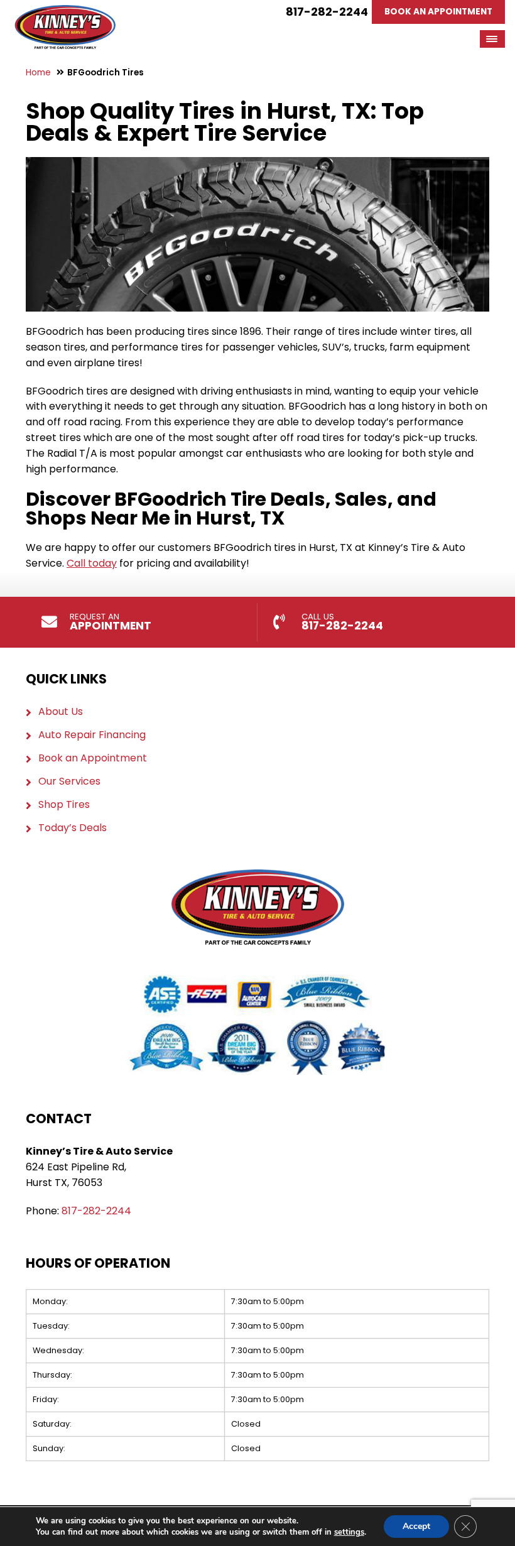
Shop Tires (64, 805)
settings (349, 1532)
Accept (416, 1526)
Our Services (69, 781)
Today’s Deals (72, 828)
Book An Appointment (438, 12)
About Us (60, 712)
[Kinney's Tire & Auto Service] (64, 12)
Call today (92, 563)
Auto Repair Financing (92, 735)
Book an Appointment (92, 758)
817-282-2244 (327, 11)
